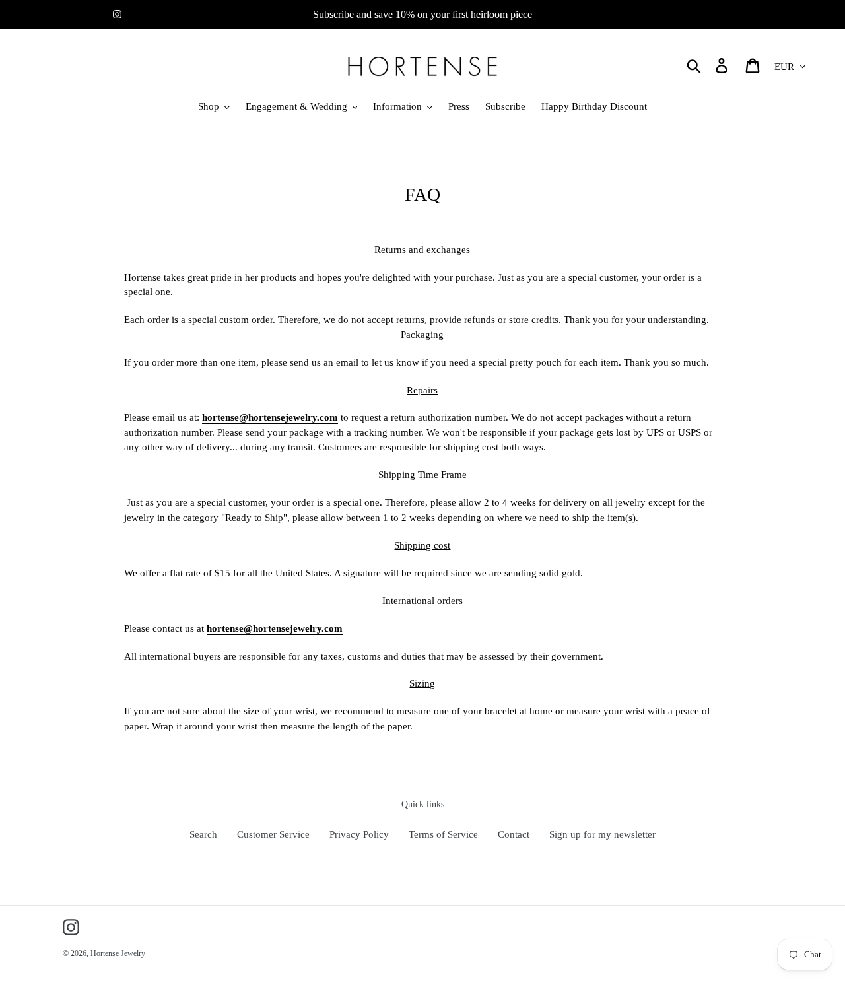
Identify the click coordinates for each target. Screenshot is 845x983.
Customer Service (273, 834)
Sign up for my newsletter (602, 834)
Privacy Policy (359, 834)
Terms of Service (443, 834)
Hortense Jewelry (117, 953)
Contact (513, 834)
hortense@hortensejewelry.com (270, 417)
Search (203, 834)
